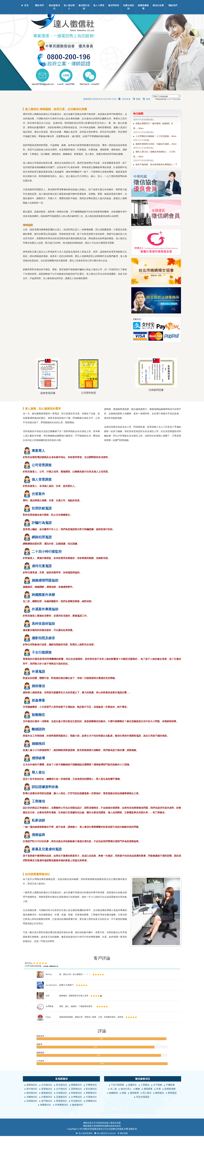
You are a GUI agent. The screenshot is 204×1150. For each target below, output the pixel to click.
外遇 (158, 1089)
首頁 (26, 5)
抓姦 (124, 1093)
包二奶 (113, 1089)
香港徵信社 (61, 1101)
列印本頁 (126, 99)
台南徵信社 (61, 1093)
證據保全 (132, 1085)
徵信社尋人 (126, 1089)
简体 (148, 99)
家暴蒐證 (172, 1093)
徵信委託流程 (84, 7)
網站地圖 (124, 1133)
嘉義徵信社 (46, 1093)
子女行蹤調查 (117, 1085)
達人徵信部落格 (85, 1133)
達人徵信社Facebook (106, 1133)
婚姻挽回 (113, 1093)
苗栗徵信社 (46, 1089)
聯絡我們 (172, 5)
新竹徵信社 (31, 1089)
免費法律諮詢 (128, 7)
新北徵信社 (61, 1085)
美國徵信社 (91, 1101)
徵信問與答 (113, 5)
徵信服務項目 (54, 7)
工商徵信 (145, 1085)
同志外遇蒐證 (142, 1097)
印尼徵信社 (76, 1101)
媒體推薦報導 (143, 7)
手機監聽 (170, 1085)
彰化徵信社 (91, 1089)
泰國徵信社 (45, 1105)
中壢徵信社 (91, 1085)
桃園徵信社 (76, 1085)
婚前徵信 (159, 1093)
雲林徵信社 (76, 1089)
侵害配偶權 (170, 1089)
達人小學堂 (98, 5)
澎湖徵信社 (31, 1101)
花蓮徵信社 (61, 1097)
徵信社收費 (158, 5)
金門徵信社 (46, 1101)
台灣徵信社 (76, 1097)
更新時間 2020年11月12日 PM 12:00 (99, 99)
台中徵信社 (61, 1089)
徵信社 (113, 1123)
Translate (176, 99)
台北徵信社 (46, 1085)
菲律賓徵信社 (61, 1105)
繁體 (138, 99)
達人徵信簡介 (69, 7)
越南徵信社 (77, 1105)
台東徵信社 (46, 1097)
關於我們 (39, 5)
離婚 (137, 1089)
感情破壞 (134, 1093)
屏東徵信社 (91, 1093)
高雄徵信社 (76, 1093)
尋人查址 (147, 1093)
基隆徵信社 (31, 1085)
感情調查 (148, 1089)
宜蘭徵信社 (31, 1097)
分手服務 (157, 1085)
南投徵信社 (31, 1093)
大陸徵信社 (91, 1097)
